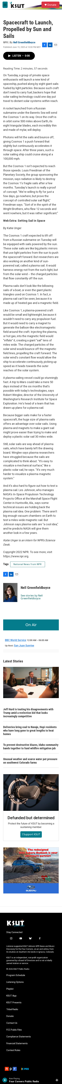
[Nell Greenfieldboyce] (10, 592)
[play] (5, 1080)
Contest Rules (13, 1050)
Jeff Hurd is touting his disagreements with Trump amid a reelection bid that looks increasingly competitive (28, 713)
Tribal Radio (12, 1009)
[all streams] (58, 1080)
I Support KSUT (31, 834)
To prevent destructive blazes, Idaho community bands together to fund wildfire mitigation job (30, 746)
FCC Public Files (14, 1030)
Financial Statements (17, 1043)
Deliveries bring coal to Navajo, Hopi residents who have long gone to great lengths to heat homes (30, 730)
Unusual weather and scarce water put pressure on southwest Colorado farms (30, 760)
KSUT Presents (13, 1002)
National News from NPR (28, 564)
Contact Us (11, 1023)
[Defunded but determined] (31, 792)
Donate (51, 4)
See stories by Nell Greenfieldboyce (32, 597)
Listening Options (15, 982)
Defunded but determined (30, 817)
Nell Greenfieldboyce (24, 42)
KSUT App (11, 996)
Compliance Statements (18, 1036)
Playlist (10, 989)
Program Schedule (15, 975)
